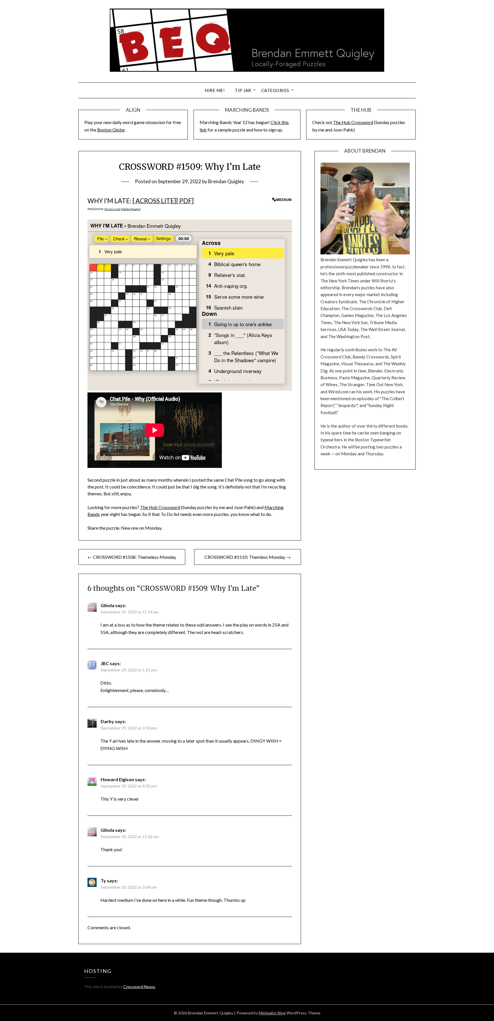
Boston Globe (111, 129)
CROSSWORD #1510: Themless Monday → (247, 557)
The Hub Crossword (353, 122)
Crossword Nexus (139, 986)
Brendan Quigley (226, 181)
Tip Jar (243, 90)
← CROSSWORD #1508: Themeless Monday (131, 557)
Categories (275, 90)
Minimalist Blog (272, 1012)
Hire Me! (215, 90)
